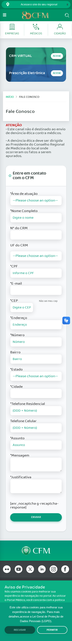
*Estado (16, 369)
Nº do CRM (19, 228)
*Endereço (18, 318)
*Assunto (17, 438)
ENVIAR (36, 517)
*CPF (14, 266)
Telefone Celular (23, 421)
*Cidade (16, 387)
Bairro (15, 352)
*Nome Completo (24, 211)
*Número (17, 335)
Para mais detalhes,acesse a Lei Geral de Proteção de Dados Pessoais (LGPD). (36, 616)
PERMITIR (52, 630)
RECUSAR (20, 630)
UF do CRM (19, 245)
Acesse (57, 56)
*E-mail (16, 284)
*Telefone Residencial (27, 404)
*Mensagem (19, 455)
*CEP (14, 301)
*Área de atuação (24, 194)
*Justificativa (20, 477)
